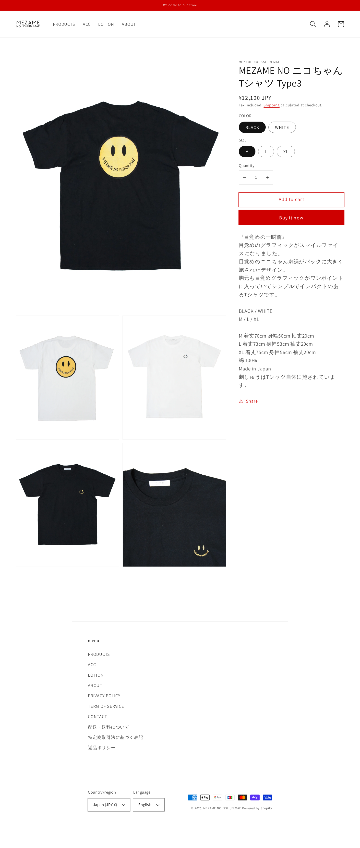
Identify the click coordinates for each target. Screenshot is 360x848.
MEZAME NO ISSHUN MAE (222, 808)
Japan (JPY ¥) (105, 804)
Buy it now (291, 218)
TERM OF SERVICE (106, 706)
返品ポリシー (102, 747)
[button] (313, 24)
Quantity (247, 165)
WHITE (282, 127)
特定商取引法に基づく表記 (115, 737)
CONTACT (97, 716)
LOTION (96, 675)
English (145, 804)
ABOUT (95, 685)
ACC (92, 664)
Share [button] (252, 401)
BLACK (252, 127)
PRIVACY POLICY (104, 695)
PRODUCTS (99, 654)
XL (285, 151)
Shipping (271, 104)
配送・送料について (108, 727)
